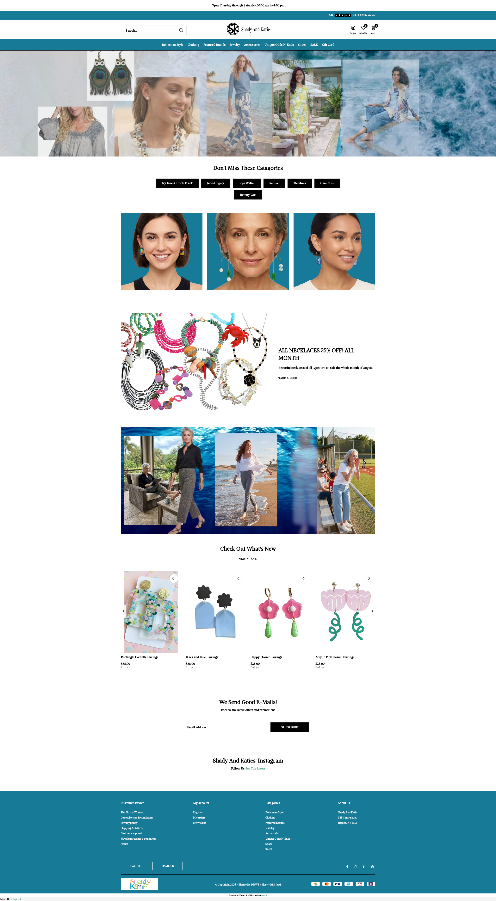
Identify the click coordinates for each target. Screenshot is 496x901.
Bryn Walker (247, 183)
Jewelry (235, 44)
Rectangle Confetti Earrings (139, 657)
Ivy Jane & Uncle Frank (177, 183)
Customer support (131, 833)
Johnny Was (248, 195)
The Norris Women (132, 812)
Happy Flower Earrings (266, 657)
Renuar (274, 183)
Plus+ (265, 884)
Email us (167, 866)
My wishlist (199, 822)
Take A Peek (287, 378)
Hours (124, 844)
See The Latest (255, 768)
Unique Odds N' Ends (279, 44)
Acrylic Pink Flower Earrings (334, 657)
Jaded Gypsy (215, 183)
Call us (135, 866)
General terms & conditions (137, 817)
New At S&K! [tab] (248, 559)
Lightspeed (16, 899)
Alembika (299, 183)
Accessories (252, 44)
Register (198, 812)
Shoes (302, 44)
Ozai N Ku (327, 183)
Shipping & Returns (132, 828)
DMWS (255, 884)
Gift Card (328, 44)
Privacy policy (129, 822)
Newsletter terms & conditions (139, 838)
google (264, 895)
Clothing (193, 44)
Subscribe (289, 727)
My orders (199, 817)
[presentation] (123, 611)
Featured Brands (214, 44)
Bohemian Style (172, 44)
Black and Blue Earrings (202, 657)
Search (181, 30)
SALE (314, 44)
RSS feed (275, 884)
